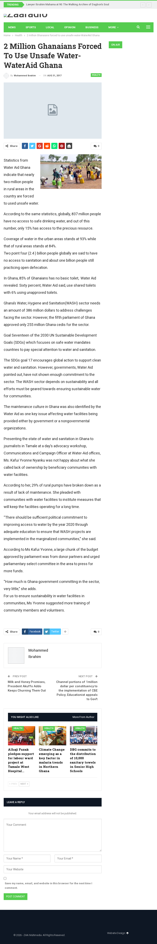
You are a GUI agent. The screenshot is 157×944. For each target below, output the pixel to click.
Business (91, 27)
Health (96, 75)
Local (50, 27)
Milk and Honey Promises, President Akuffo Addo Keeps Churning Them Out (27, 686)
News (12, 27)
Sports (31, 27)
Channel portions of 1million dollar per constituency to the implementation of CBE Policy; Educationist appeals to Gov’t (77, 690)
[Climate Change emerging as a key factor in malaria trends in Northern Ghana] (52, 735)
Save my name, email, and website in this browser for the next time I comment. (48, 885)
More (112, 27)
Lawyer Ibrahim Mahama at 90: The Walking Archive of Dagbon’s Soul (67, 4)
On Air (115, 44)
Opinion (69, 27)
